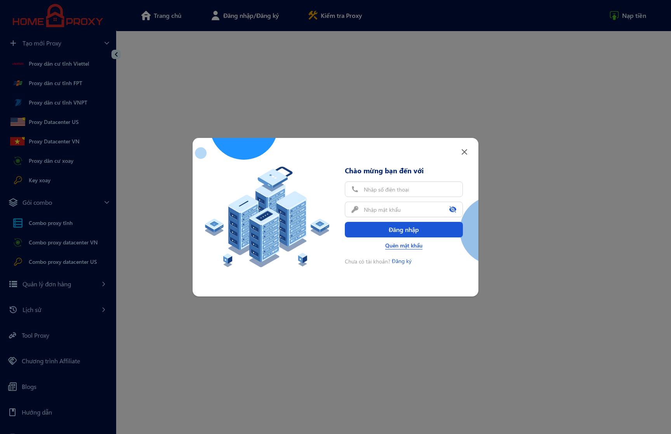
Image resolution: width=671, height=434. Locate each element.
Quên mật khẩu (403, 245)
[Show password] (453, 209)
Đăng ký (402, 261)
